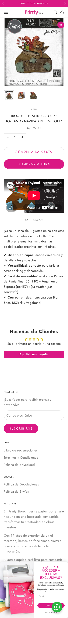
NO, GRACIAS (51, 612)
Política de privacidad (19, 464)
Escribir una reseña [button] (34, 354)
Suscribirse (21, 428)
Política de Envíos (16, 491)
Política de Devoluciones (21, 484)
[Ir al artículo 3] (33, 95)
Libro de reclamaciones (21, 450)
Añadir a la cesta (34, 152)
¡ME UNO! (51, 605)
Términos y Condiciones (21, 457)
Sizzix (34, 109)
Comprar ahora (34, 164)
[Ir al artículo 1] (9, 95)
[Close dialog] (65, 564)
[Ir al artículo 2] (21, 95)
